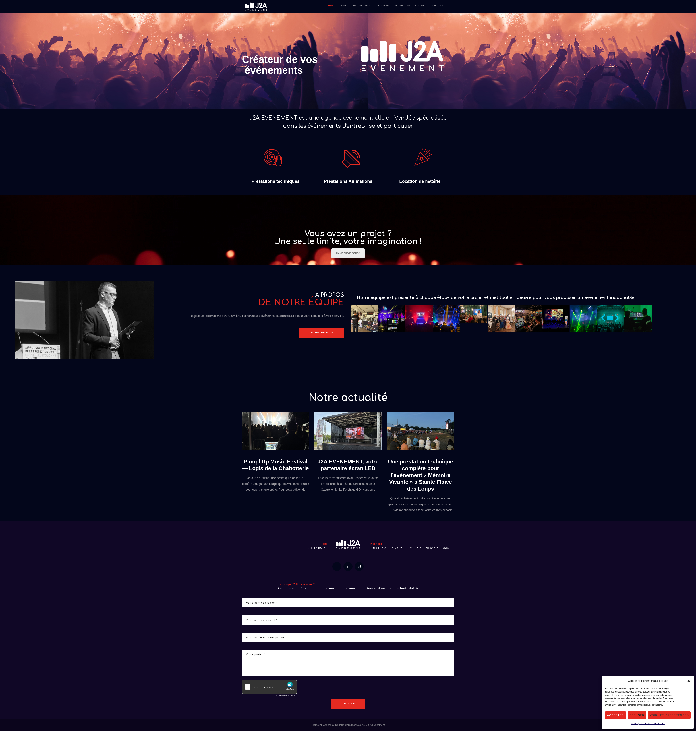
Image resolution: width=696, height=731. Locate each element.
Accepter (615, 715)
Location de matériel (420, 181)
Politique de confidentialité (648, 723)
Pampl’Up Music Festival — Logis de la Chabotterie (275, 465)
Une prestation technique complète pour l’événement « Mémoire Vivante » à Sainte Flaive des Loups (420, 475)
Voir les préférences (669, 715)
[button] (689, 681)
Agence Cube (330, 724)
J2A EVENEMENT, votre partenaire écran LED (348, 465)
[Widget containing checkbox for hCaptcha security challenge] (269, 689)
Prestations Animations (348, 181)
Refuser (636, 715)
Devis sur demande (348, 253)
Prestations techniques (275, 181)
